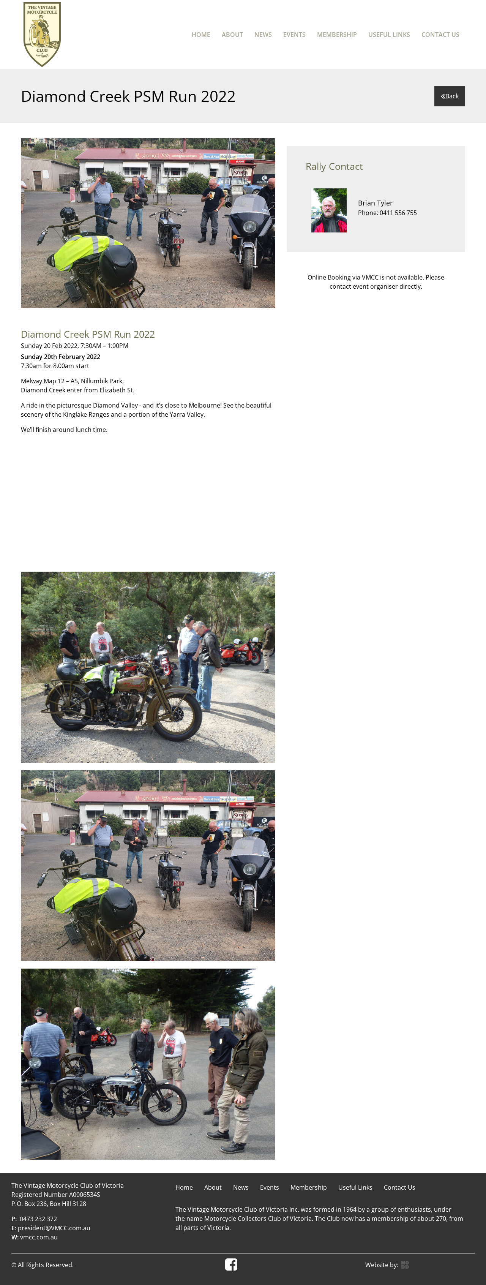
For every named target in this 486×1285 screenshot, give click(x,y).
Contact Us (440, 34)
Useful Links (389, 34)
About (232, 34)
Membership (337, 34)
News (263, 34)
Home (201, 34)
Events (294, 34)
